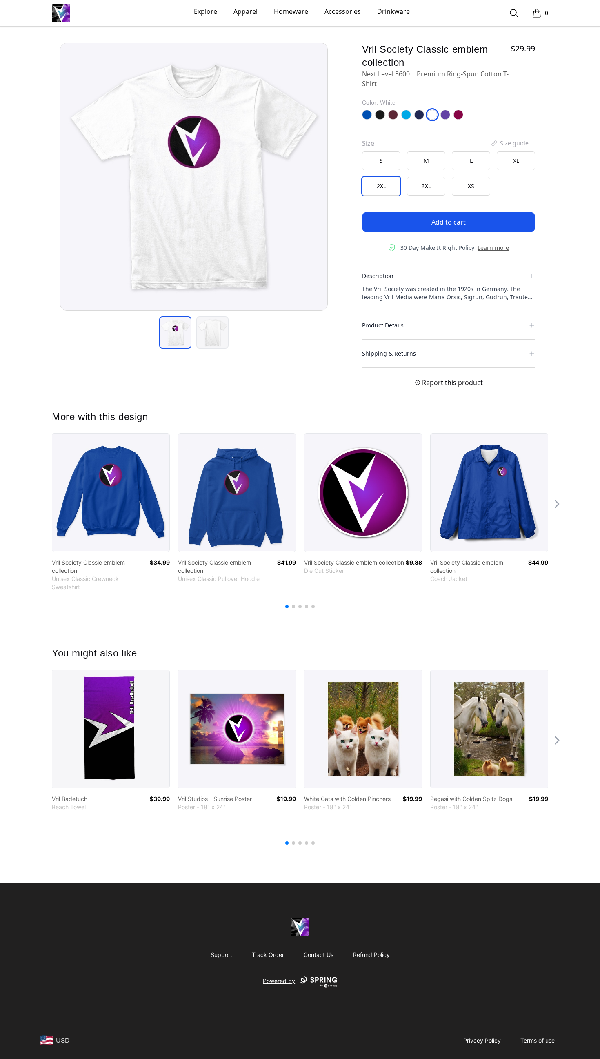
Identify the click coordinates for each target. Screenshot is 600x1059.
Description (377, 276)
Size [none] (368, 143)
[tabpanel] (194, 177)
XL (516, 161)
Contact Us (318, 954)
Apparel (245, 11)
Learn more (493, 247)
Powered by (279, 980)
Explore (205, 11)
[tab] (175, 332)
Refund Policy (371, 954)
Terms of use (537, 1040)
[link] (110, 493)
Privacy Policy (482, 1040)
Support (221, 954)
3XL (426, 186)
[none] (509, 143)
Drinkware (393, 11)
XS (471, 186)
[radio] (381, 160)
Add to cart (448, 222)
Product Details (383, 325)
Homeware (291, 11)
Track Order (268, 954)
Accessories (342, 11)
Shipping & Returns (389, 353)
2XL (381, 186)
